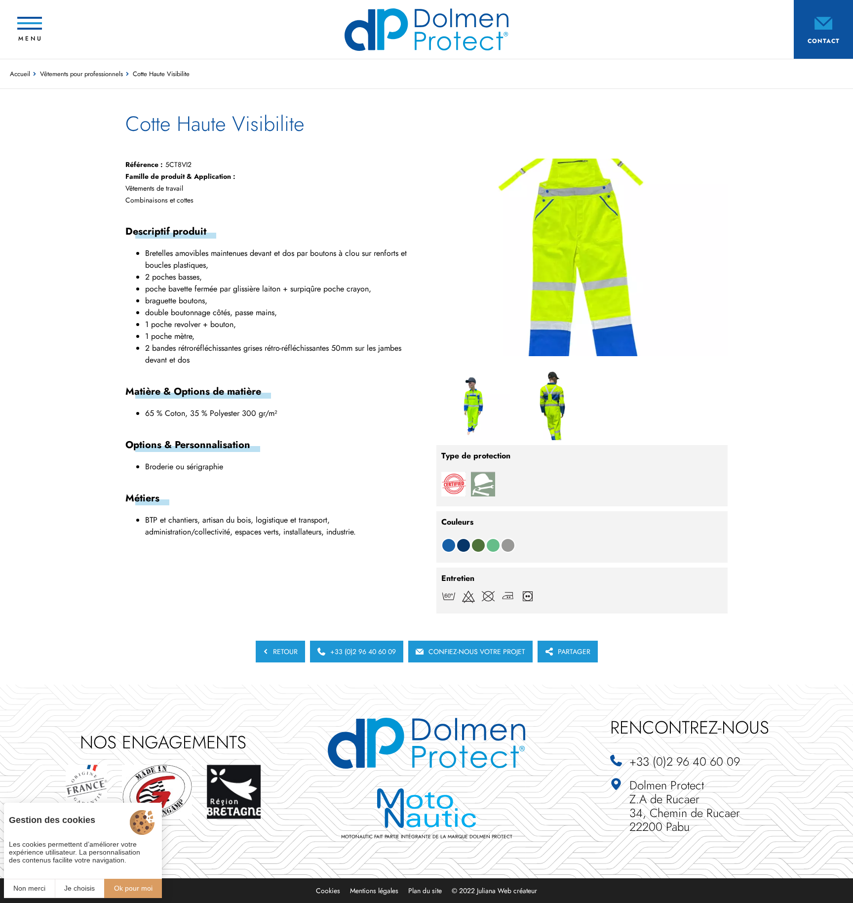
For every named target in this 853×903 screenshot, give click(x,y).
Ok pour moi (133, 888)
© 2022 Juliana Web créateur (494, 891)
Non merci (29, 888)
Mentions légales (374, 891)
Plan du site (425, 891)
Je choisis (79, 888)
